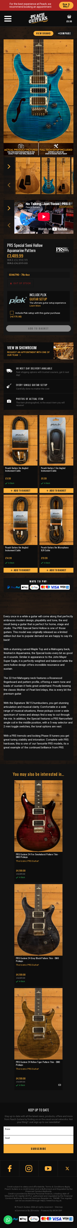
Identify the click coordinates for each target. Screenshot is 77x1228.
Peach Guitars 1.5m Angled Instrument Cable (53, 469)
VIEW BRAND (43, 33)
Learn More (35, 306)
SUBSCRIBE (38, 1149)
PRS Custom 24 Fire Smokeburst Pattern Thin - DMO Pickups (37, 857)
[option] (28, 175)
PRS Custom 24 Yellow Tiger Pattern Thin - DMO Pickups (38, 1065)
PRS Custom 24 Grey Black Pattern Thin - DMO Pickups (37, 961)
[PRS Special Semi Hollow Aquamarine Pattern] (38, 91)
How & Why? (66, 5)
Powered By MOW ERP (51, 1211)
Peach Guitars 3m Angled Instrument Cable (16, 469)
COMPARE (65, 33)
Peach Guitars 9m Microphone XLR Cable (55, 549)
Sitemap (59, 1207)
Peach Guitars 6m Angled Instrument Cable (16, 549)
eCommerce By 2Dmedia (27, 1211)
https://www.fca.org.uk (50, 1201)
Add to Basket (22, 490)
